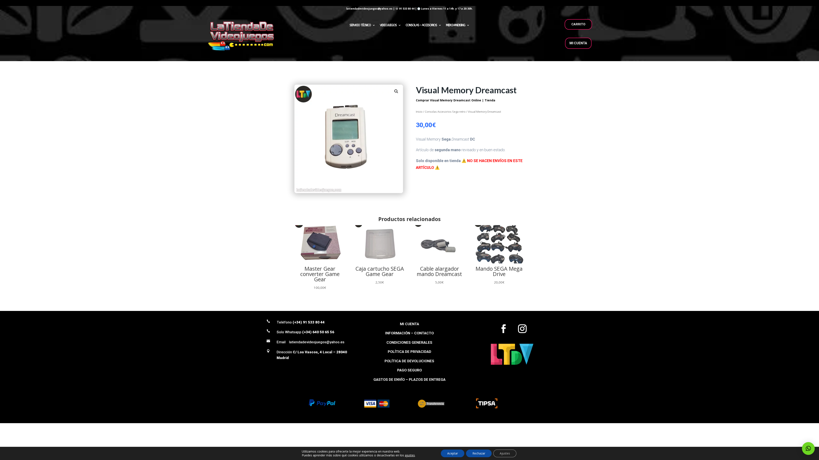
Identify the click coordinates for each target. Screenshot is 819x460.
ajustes (410, 455)
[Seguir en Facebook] (503, 328)
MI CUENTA (578, 43)
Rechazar (478, 453)
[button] (396, 91)
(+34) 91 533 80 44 (309, 322)
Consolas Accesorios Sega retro (445, 112)
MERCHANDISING (455, 25)
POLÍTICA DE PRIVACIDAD (409, 351)
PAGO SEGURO (409, 370)
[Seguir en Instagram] (522, 328)
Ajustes (505, 453)
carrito (578, 24)
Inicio (419, 112)
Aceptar (452, 453)
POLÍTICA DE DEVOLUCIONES (409, 361)
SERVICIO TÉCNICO (360, 25)
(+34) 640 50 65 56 (318, 332)
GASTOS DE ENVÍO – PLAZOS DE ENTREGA (409, 379)
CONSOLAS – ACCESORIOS (421, 25)
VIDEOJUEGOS (388, 25)
